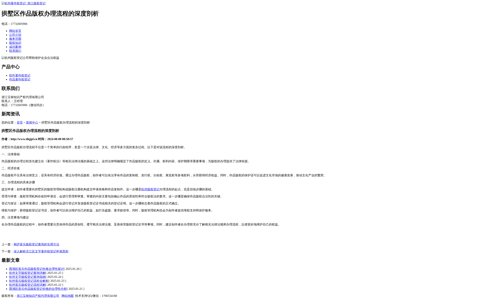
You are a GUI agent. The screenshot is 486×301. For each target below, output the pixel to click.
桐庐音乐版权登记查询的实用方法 (36, 244)
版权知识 (15, 42)
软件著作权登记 (19, 75)
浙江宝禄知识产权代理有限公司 (38, 295)
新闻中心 (32, 122)
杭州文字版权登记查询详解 (27, 272)
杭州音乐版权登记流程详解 (27, 284)
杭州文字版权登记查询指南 (27, 276)
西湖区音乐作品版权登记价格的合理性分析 (38, 288)
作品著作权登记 (19, 79)
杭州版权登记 (150, 189)
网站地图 (68, 295)
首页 (20, 122)
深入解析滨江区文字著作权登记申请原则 (41, 251)
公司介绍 (15, 34)
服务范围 (15, 38)
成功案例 (15, 46)
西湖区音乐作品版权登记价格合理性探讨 (36, 268)
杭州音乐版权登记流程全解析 (29, 280)
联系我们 (15, 50)
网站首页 (15, 30)
